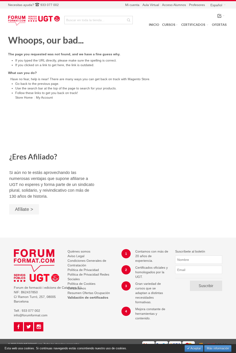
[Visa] (175, 343)
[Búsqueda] (129, 20)
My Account (44, 97)
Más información (218, 348)
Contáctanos (77, 288)
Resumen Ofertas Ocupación (89, 293)
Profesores (197, 5)
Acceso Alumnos (174, 5)
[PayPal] (162, 343)
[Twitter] (29, 326)
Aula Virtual (150, 5)
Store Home (24, 97)
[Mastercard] (188, 343)
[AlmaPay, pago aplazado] (148, 343)
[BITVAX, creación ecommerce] (212, 343)
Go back (21, 83)
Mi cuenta (132, 5)
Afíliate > (24, 209)
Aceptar (195, 348)
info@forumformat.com (30, 315)
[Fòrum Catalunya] (35, 20)
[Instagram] (38, 326)
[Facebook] (19, 326)
